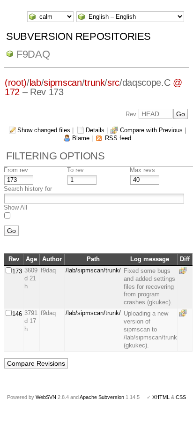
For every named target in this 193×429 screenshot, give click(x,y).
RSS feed (118, 138)
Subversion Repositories (78, 36)
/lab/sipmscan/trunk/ (93, 270)
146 (17, 313)
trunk (94, 82)
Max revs (142, 169)
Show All (15, 207)
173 (17, 271)
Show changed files (43, 130)
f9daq (33, 54)
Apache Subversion (102, 397)
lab (35, 82)
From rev (16, 169)
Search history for (28, 188)
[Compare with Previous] (184, 270)
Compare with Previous (151, 130)
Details (95, 130)
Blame (80, 138)
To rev (75, 169)
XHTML (161, 397)
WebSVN (46, 397)
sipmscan (63, 82)
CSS (181, 397)
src (113, 82)
